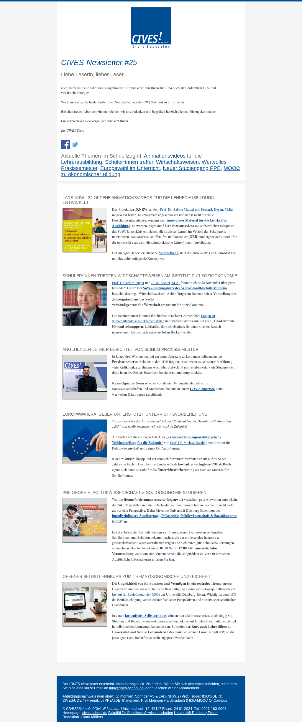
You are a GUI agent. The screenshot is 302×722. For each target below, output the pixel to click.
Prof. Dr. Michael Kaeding (188, 442)
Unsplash (177, 700)
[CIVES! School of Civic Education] (151, 46)
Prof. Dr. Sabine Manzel (177, 209)
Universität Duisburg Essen (196, 713)
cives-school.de (94, 713)
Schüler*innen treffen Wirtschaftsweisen (152, 162)
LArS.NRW (167, 696)
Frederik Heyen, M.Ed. (217, 209)
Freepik (93, 700)
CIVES (68, 700)
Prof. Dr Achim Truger (128, 282)
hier (171, 559)
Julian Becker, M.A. (165, 282)
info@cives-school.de (126, 688)
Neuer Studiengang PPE (192, 168)
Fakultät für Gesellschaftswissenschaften (140, 713)
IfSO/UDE (209, 696)
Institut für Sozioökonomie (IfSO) (136, 594)
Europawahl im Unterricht (130, 168)
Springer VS (145, 696)
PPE (108, 700)
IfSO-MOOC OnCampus (208, 700)
